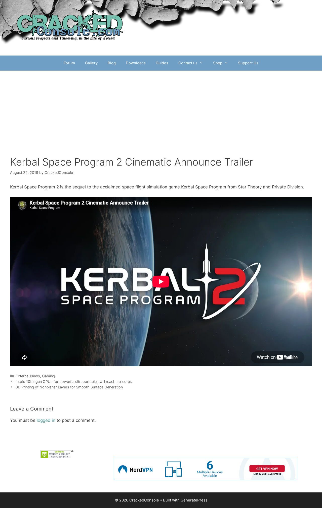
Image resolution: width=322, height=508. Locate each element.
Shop (217, 63)
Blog (112, 63)
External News (28, 376)
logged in (46, 420)
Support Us (248, 63)
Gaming (48, 376)
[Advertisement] (161, 108)
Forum (69, 63)
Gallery (91, 63)
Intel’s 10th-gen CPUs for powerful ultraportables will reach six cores (74, 381)
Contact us (187, 63)
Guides (162, 63)
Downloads (136, 63)
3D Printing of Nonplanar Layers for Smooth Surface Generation (69, 387)
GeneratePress (194, 500)
